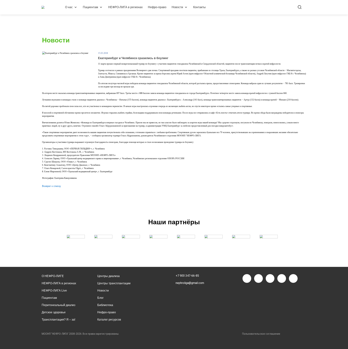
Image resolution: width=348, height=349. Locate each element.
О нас (69, 7)
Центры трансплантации (113, 283)
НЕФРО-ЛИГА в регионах (125, 7)
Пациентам (90, 7)
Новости (177, 7)
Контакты (199, 7)
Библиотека (105, 305)
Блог (100, 297)
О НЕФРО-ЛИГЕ (53, 276)
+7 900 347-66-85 (187, 275)
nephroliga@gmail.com (190, 283)
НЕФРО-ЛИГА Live (54, 290)
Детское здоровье (54, 312)
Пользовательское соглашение (261, 333)
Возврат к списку (51, 186)
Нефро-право (157, 7)
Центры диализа (108, 276)
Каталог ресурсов (109, 319)
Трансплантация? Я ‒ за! (58, 319)
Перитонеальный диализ (58, 305)
